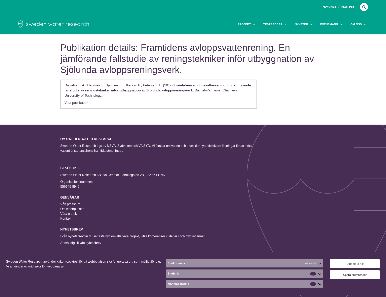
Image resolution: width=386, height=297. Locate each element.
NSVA (111, 145)
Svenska (329, 7)
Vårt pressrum (70, 204)
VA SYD (144, 145)
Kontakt (65, 218)
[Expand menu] (254, 24)
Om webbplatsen (72, 209)
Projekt (244, 24)
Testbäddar (272, 24)
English (347, 7)
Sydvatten (124, 145)
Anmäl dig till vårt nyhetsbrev (80, 243)
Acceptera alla (355, 263)
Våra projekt (69, 213)
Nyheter (301, 24)
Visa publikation (76, 103)
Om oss (356, 24)
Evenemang (329, 24)
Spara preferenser (355, 275)
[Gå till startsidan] (53, 24)
